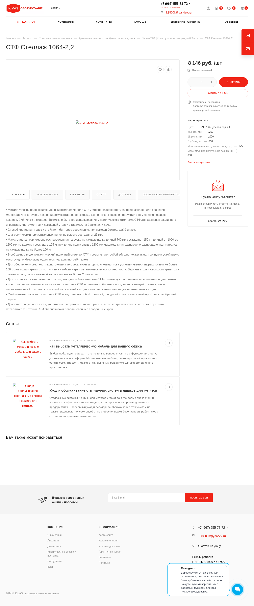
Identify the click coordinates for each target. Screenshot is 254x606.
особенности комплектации (163, 194)
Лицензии (53, 540)
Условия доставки (109, 546)
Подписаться (199, 498)
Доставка (124, 194)
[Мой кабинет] (208, 8)
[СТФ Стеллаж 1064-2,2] (93, 122)
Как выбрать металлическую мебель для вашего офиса (95, 346)
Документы (54, 546)
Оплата (101, 194)
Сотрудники (54, 561)
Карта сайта (106, 534)
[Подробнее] (169, 343)
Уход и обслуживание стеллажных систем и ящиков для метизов (103, 390)
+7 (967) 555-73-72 (174, 3)
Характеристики (47, 194)
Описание (18, 194)
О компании (54, 534)
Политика (104, 562)
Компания (55, 527)
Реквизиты (105, 557)
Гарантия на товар (109, 551)
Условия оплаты (108, 540)
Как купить (77, 194)
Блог (50, 566)
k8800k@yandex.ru (178, 12)
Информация (109, 527)
